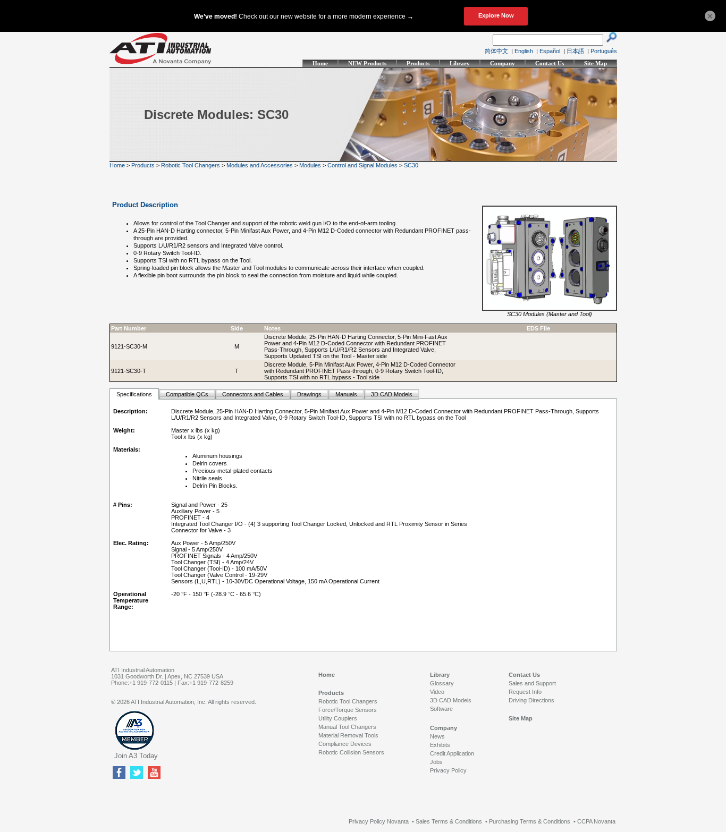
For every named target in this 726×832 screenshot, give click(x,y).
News (437, 736)
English (523, 51)
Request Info (525, 692)
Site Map (595, 63)
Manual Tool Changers (347, 727)
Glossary (442, 683)
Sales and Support (532, 683)
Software (441, 709)
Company (502, 63)
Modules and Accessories (259, 165)
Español (549, 51)
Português (603, 51)
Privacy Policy (448, 770)
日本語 (575, 51)
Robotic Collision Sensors (351, 752)
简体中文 (496, 51)
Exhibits (440, 745)
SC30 (411, 165)
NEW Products (367, 63)
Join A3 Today (136, 756)
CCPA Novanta (596, 821)
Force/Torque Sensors (347, 710)
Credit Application (452, 753)
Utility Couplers (337, 718)
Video (437, 692)
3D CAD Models (450, 700)
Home (320, 63)
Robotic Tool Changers (190, 165)
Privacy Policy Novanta (379, 821)
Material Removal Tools (348, 735)
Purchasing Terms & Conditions (529, 821)
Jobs (436, 762)
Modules (310, 165)
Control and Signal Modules (362, 165)
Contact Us (549, 63)
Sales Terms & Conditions (449, 821)
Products (418, 63)
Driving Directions (531, 700)
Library (460, 63)
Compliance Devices (345, 744)
